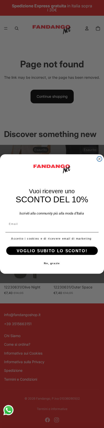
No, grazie (52, 263)
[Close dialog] (99, 159)
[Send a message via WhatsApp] (8, 410)
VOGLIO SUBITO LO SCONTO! (52, 250)
